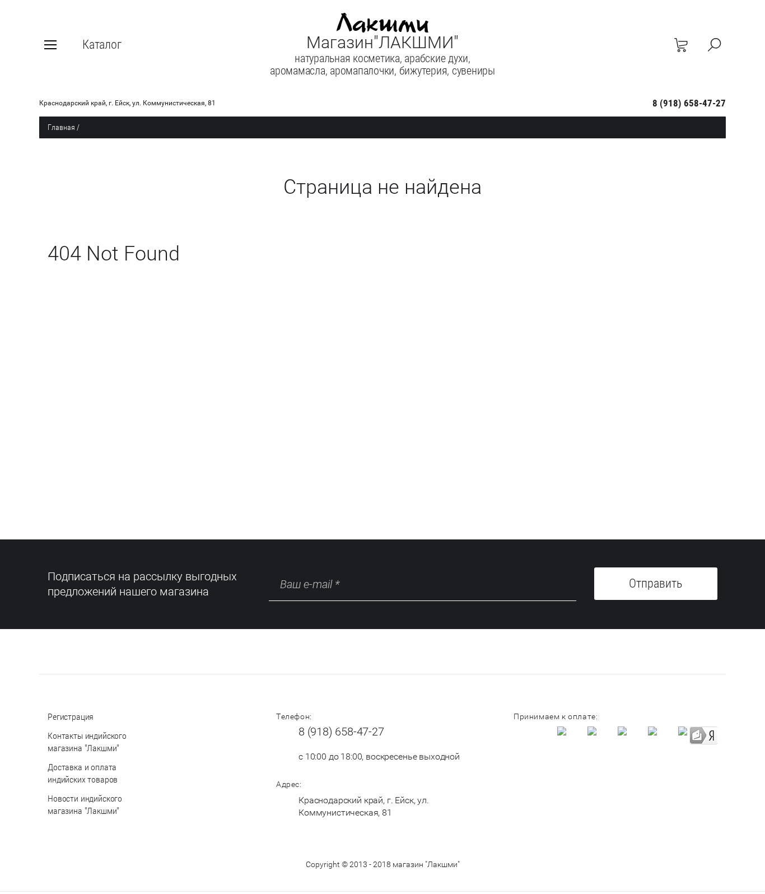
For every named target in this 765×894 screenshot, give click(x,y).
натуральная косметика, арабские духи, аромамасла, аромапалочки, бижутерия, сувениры (382, 64)
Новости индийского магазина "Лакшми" (85, 804)
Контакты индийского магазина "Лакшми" (87, 741)
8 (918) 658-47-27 (689, 103)
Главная (61, 127)
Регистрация (71, 716)
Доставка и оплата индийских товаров (83, 773)
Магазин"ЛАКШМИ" (382, 42)
